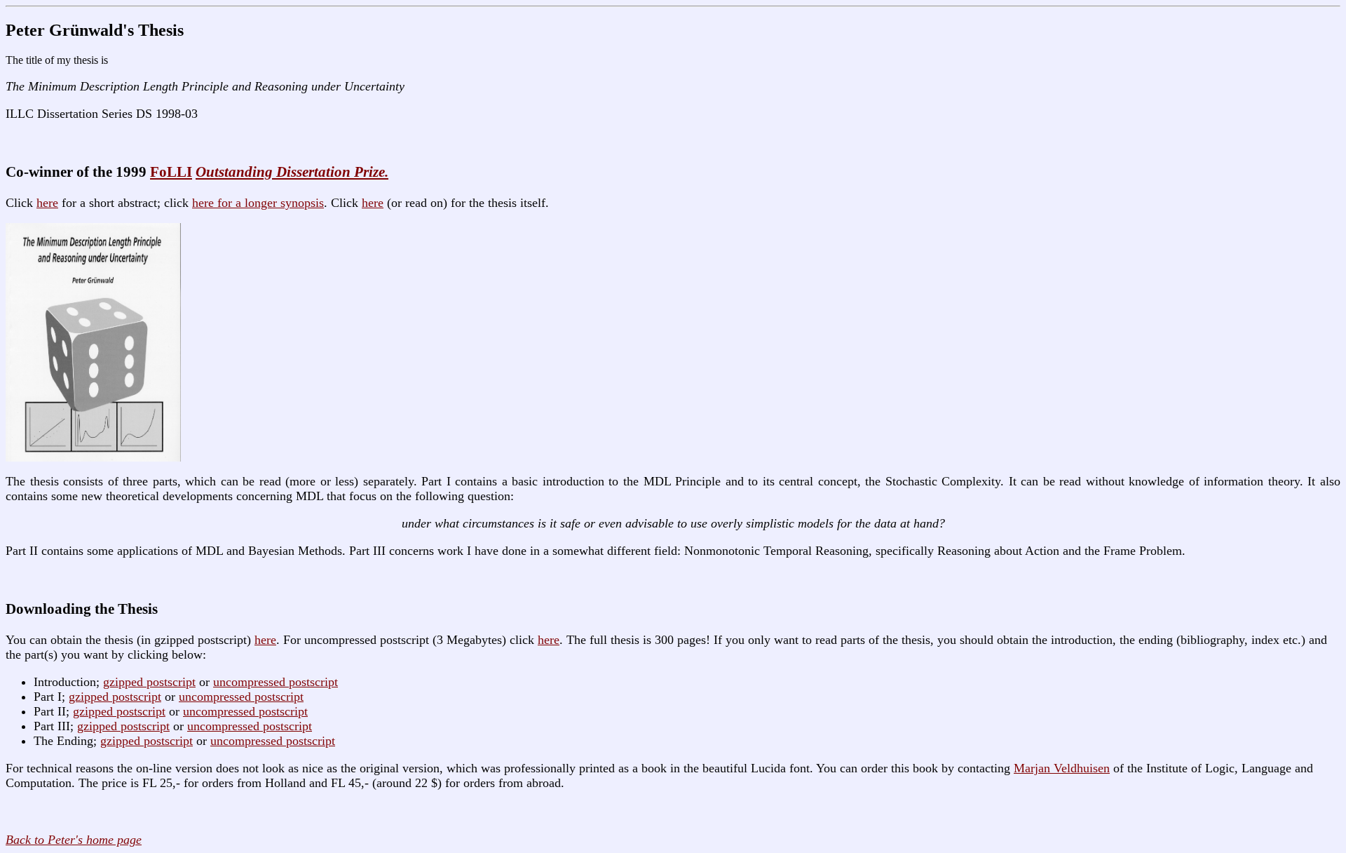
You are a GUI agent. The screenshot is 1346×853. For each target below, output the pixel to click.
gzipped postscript (149, 682)
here (47, 203)
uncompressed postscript (275, 682)
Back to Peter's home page (74, 840)
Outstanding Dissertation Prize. (292, 171)
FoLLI (171, 171)
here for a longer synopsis (258, 203)
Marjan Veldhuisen (1062, 768)
